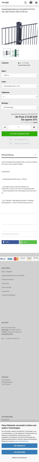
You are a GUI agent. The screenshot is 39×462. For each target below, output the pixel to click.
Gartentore (5, 283)
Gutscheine (5, 291)
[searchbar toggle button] (25, 2)
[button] (10, 242)
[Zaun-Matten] (4, 2)
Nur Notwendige (19, 452)
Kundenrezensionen (10, 234)
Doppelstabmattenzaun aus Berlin (13, 275)
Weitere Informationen (19, 458)
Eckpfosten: (6, 92)
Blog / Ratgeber (7, 271)
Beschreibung (7, 155)
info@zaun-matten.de (14, 332)
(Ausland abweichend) (24, 65)
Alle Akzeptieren (19, 446)
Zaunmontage (6, 287)
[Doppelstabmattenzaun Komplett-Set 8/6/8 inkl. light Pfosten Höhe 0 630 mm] (19, 31)
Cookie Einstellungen (8, 295)
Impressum (5, 419)
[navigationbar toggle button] (36, 2)
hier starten (17, 330)
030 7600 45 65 (10, 327)
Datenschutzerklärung (21, 441)
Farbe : (4, 82)
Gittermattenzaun (8, 279)
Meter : (4, 71)
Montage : (5, 103)
